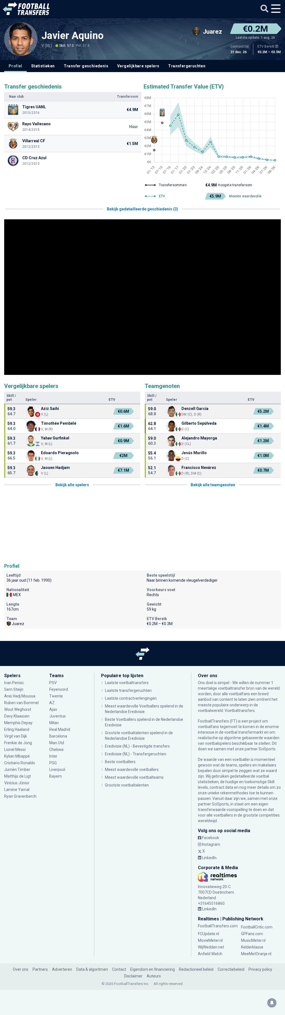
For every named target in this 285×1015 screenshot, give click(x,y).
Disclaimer (133, 976)
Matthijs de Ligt (18, 776)
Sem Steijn (13, 689)
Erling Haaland (16, 729)
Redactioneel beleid (196, 969)
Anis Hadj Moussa (19, 696)
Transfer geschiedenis (86, 66)
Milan (54, 723)
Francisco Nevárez (198, 467)
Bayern (55, 776)
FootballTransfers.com (218, 926)
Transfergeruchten (186, 66)
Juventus (57, 716)
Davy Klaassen (17, 716)
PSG (53, 763)
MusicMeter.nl (253, 940)
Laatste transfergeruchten (128, 690)
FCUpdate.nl (208, 934)
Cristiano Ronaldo (19, 763)
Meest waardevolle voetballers (132, 769)
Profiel (15, 66)
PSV (53, 682)
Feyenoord (58, 689)
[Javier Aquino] (21, 39)
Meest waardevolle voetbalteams (134, 777)
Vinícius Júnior (17, 783)
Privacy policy (260, 969)
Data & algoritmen (92, 969)
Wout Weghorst (17, 709)
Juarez (18, 623)
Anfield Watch (210, 954)
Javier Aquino (72, 35)
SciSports (267, 749)
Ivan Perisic (14, 682)
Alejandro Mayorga (199, 438)
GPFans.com (252, 934)
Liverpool (57, 769)
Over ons (20, 969)
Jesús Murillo (194, 453)
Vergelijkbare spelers (138, 66)
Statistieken (43, 66)
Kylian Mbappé (17, 756)
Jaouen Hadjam (55, 467)
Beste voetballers (120, 762)
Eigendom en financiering (152, 969)
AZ (52, 703)
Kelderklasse (252, 947)
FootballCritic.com (256, 927)
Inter (53, 756)
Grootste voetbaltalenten (127, 785)
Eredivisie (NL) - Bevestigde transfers (137, 746)
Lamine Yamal (17, 789)
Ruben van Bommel (21, 703)
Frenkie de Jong (18, 743)
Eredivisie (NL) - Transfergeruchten (135, 754)
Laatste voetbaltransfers (127, 682)
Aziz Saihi (50, 408)
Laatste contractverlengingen (131, 698)
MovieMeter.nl (210, 940)
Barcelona (58, 736)
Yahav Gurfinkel (55, 438)
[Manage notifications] (271, 1002)
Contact (119, 969)
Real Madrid (59, 729)
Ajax (53, 709)
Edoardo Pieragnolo (60, 453)
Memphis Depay (18, 723)
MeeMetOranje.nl (256, 954)
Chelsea (56, 749)
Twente (56, 696)
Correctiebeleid (231, 969)
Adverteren (62, 969)
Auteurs (154, 976)
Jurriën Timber (17, 769)
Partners (40, 969)
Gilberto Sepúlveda (199, 423)
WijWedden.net (211, 947)
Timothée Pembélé (58, 423)
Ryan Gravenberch (20, 796)
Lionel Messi (15, 749)
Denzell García (194, 408)
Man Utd (56, 743)
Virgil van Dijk (16, 736)
